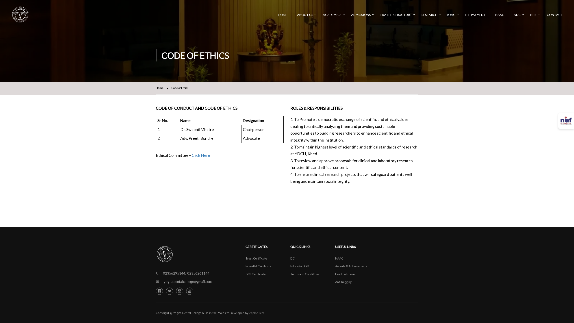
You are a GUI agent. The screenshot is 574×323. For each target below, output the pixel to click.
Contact (555, 15)
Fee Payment (475, 15)
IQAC (451, 15)
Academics (332, 15)
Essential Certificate (258, 266)
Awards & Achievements (351, 266)
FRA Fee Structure (396, 15)
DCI (293, 258)
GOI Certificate (255, 274)
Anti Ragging (343, 282)
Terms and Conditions (304, 274)
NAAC (499, 15)
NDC (517, 15)
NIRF (533, 15)
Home (282, 15)
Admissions (361, 15)
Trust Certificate (256, 258)
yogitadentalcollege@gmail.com (188, 281)
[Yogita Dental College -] (20, 17)
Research (429, 15)
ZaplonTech (257, 313)
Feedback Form (345, 274)
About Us (305, 15)
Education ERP (299, 266)
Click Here (201, 155)
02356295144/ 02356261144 (186, 273)
